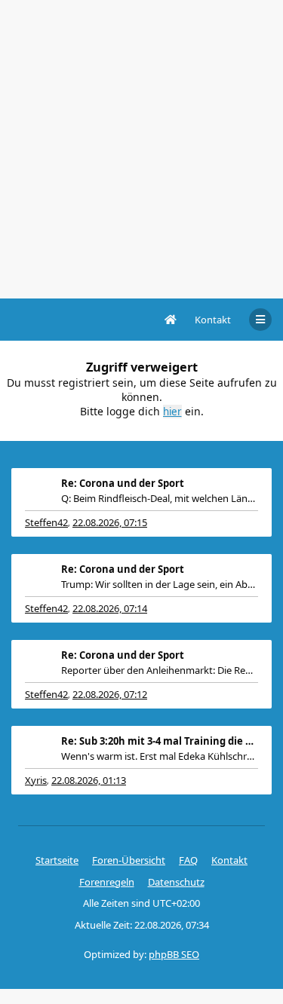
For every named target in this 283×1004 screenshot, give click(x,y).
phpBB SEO (174, 954)
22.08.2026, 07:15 (109, 522)
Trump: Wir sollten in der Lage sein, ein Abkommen (159, 584)
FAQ (188, 860)
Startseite (56, 860)
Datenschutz (176, 882)
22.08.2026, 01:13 (88, 780)
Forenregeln (106, 882)
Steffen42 (46, 522)
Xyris (36, 780)
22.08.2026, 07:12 (109, 694)
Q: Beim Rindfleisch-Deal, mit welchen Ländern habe (159, 498)
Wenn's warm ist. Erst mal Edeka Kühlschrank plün (159, 756)
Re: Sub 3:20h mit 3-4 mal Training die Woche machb (159, 741)
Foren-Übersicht (128, 860)
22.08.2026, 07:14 (109, 608)
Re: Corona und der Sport (122, 483)
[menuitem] (213, 319)
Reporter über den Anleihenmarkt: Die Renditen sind (159, 670)
